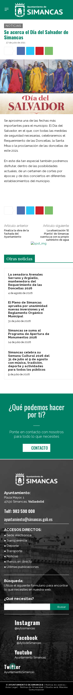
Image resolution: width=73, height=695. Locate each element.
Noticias (13, 26)
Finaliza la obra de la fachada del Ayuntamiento (16, 233)
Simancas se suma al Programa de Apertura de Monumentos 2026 (28, 334)
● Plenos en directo (18, 561)
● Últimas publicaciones (21, 567)
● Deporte (11, 546)
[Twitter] (30, 51)
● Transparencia (15, 540)
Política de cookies (55, 685)
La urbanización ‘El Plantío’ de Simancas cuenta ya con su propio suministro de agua (54, 235)
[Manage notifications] (12, 666)
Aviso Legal (11, 687)
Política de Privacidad (31, 687)
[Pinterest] (39, 51)
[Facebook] (21, 51)
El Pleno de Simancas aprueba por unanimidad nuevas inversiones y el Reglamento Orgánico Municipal (27, 309)
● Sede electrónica (17, 535)
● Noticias (11, 556)
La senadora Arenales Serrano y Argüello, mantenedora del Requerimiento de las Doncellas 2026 (25, 281)
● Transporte (13, 551)
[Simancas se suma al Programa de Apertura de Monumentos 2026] (61, 336)
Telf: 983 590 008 (19, 511)
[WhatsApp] (49, 51)
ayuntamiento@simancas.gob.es (28, 519)
